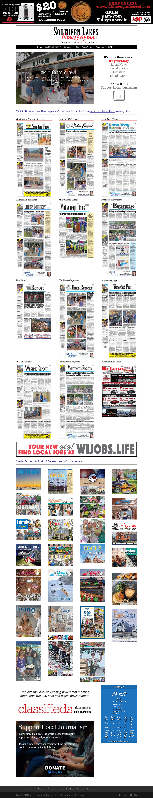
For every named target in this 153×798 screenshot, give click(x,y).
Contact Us (91, 789)
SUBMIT (110, 47)
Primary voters (58, 73)
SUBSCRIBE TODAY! (53, 47)
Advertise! (100, 47)
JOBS (77, 47)
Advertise (41, 789)
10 (63, 99)
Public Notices (87, 47)
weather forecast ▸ (119, 741)
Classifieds (70, 789)
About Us (80, 789)
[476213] (76, 23)
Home (39, 47)
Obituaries (68, 47)
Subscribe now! (29, 789)
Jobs (61, 789)
